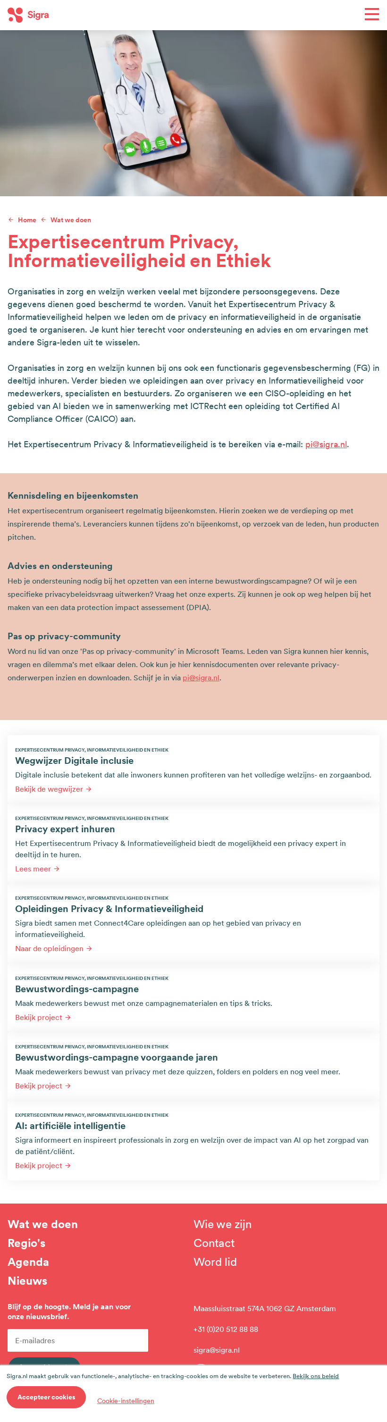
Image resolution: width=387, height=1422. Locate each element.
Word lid (215, 1262)
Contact (214, 1243)
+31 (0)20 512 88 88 (226, 1329)
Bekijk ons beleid (316, 1376)
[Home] (101, 15)
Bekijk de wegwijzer (49, 789)
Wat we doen (43, 1224)
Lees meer (33, 868)
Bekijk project (38, 1017)
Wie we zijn (223, 1224)
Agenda (28, 1262)
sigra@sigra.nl (217, 1350)
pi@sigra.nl (326, 444)
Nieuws (27, 1281)
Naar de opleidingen (49, 948)
